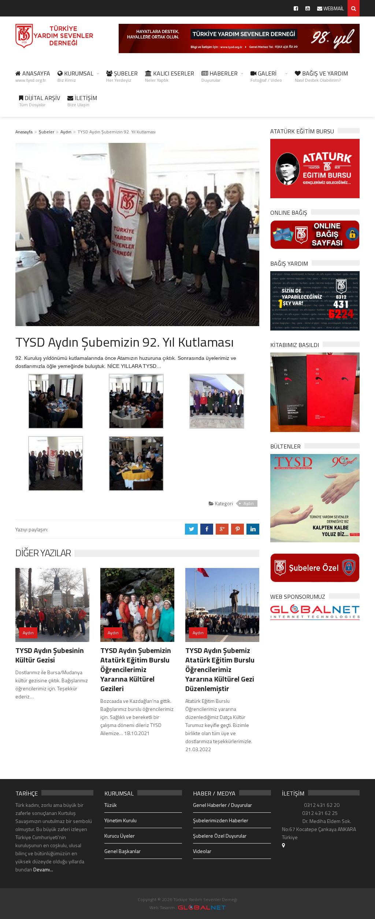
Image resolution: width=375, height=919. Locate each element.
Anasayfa (24, 131)
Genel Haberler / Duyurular (222, 805)
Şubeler (46, 131)
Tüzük (110, 805)
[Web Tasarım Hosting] (315, 611)
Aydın (65, 131)
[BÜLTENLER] (315, 497)
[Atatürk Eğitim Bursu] (315, 168)
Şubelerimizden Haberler (220, 820)
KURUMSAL (75, 76)
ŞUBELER (122, 76)
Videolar (202, 851)
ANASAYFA (32, 76)
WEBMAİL (333, 8)
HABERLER (219, 76)
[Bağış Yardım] (315, 300)
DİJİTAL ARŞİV (39, 100)
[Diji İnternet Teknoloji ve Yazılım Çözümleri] (202, 907)
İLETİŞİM (82, 100)
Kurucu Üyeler (119, 835)
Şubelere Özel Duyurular (219, 835)
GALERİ (266, 76)
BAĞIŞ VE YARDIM (321, 76)
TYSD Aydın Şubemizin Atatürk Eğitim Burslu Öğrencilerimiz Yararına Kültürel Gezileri (135, 669)
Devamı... (43, 869)
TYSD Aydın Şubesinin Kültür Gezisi (49, 655)
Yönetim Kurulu (120, 820)
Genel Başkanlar (122, 851)
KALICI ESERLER (169, 76)
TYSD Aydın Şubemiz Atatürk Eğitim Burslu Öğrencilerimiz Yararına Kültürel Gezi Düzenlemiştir (220, 669)
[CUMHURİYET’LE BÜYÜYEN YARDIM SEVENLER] (315, 391)
